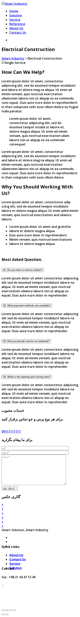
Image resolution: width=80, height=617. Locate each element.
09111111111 (11, 431)
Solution (15, 15)
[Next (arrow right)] (7, 614)
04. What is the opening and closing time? (26, 376)
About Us (16, 28)
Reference (17, 24)
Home (13, 11)
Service (14, 20)
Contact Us (17, 32)
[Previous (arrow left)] (3, 614)
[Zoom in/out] (14, 610)
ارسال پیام (8, 488)
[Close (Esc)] (3, 610)
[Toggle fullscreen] (10, 610)
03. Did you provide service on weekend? (26, 341)
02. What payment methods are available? (26, 305)
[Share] (7, 610)
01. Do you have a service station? (22, 269)
